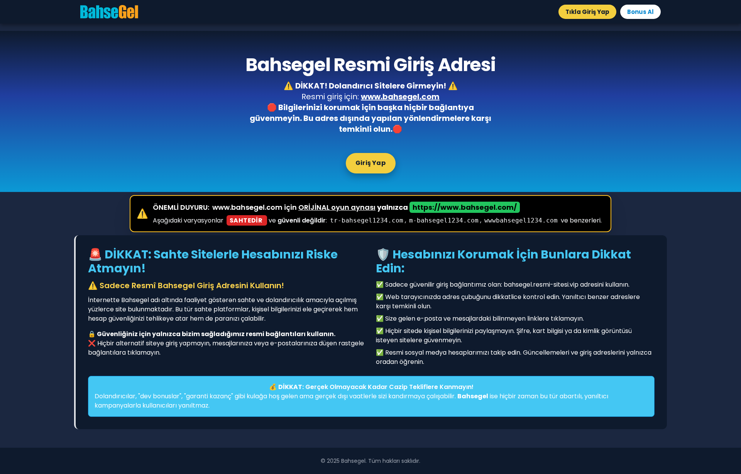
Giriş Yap (370, 162)
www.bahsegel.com (400, 96)
